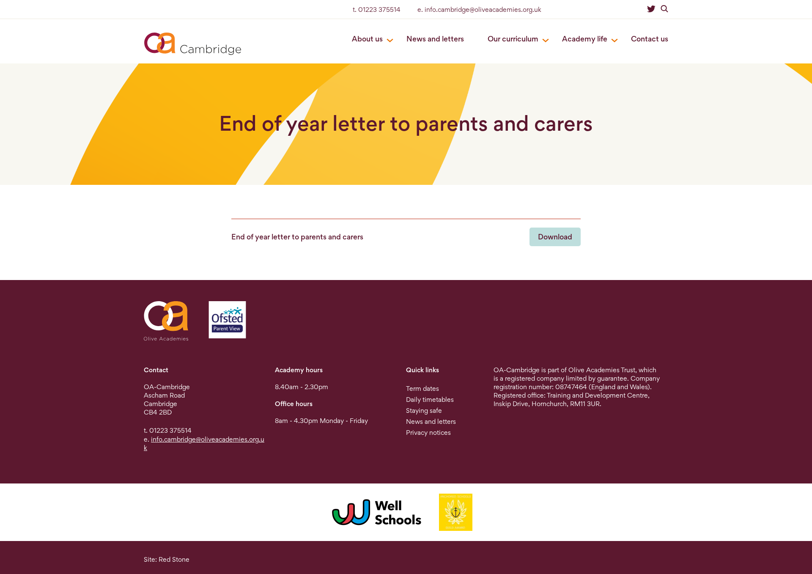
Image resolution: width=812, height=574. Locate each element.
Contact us (649, 38)
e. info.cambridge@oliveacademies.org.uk (479, 9)
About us (367, 38)
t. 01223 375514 (377, 9)
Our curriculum (513, 38)
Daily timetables (430, 399)
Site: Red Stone (166, 559)
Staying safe (424, 410)
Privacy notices (428, 432)
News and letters (435, 38)
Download (555, 236)
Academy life (584, 38)
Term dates (422, 388)
